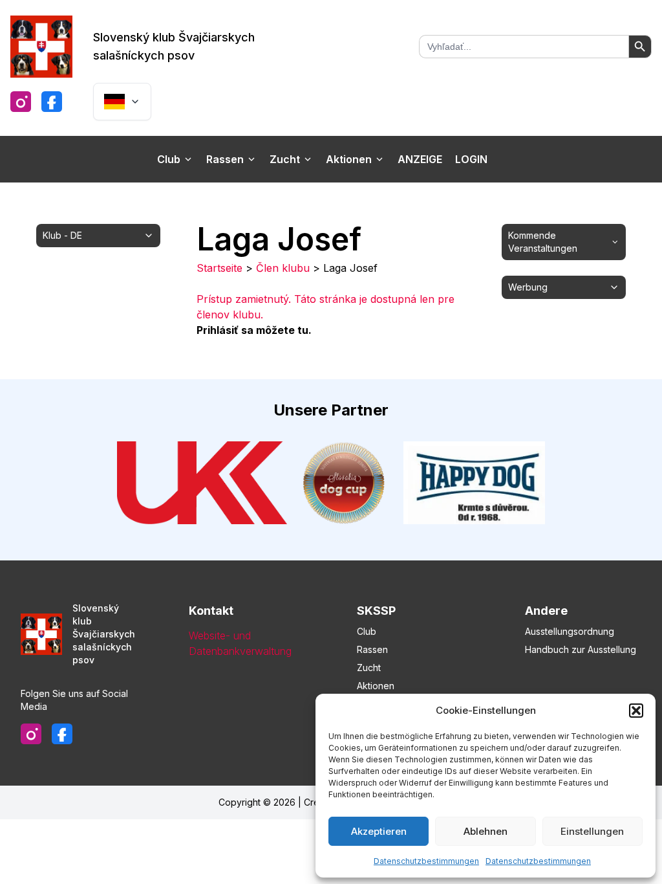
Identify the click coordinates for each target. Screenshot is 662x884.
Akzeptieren (379, 831)
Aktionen (349, 159)
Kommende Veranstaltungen (542, 242)
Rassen (225, 159)
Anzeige (420, 159)
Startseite (219, 267)
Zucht (285, 159)
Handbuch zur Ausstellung (580, 649)
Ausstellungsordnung (569, 631)
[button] (636, 710)
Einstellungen (592, 831)
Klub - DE (62, 235)
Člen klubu (283, 267)
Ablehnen (485, 831)
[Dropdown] (122, 101)
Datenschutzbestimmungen (426, 861)
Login (471, 159)
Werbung (528, 287)
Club (168, 159)
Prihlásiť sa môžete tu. (254, 330)
